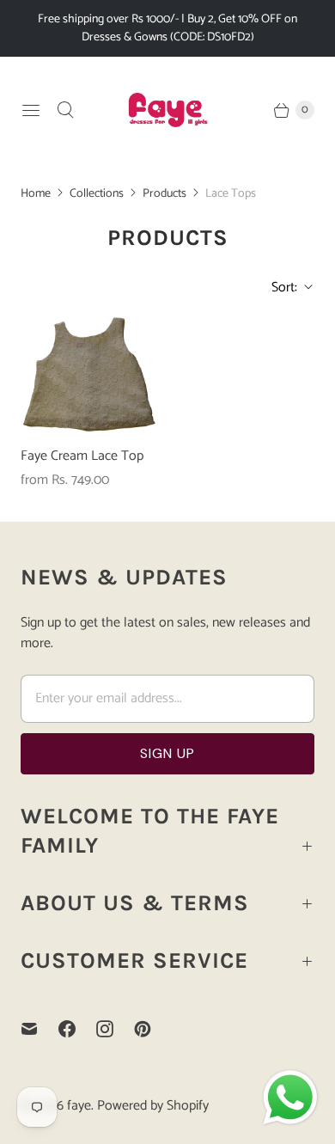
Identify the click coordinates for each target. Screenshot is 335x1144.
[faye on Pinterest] (153, 1029)
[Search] (65, 110)
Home (36, 194)
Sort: (279, 287)
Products (164, 194)
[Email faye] (39, 1029)
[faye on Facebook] (77, 1029)
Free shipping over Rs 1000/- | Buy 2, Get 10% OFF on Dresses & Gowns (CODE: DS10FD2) (167, 28)
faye (79, 1105)
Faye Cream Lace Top (82, 456)
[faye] (167, 110)
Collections (97, 194)
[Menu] (31, 110)
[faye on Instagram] (115, 1029)
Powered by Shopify (153, 1105)
